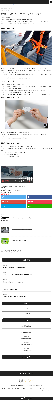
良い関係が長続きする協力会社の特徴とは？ (14, 252)
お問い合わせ (16, 138)
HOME (4, 388)
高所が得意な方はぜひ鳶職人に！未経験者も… (22, 218)
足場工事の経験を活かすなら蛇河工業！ (13, 250)
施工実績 (17, 388)
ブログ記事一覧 (26, 313)
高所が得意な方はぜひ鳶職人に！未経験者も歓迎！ (14, 267)
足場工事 (9, 8)
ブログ (36, 388)
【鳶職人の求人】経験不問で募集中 (19, 240)
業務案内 (10, 388)
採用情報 (23, 388)
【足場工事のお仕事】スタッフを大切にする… (22, 229)
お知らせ (26, 308)
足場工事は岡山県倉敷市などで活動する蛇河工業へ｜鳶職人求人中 (26, 385)
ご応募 (15, 152)
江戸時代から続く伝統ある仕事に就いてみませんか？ (14, 296)
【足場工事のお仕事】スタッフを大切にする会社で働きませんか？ (17, 274)
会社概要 (29, 388)
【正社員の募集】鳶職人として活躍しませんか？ (13, 282)
